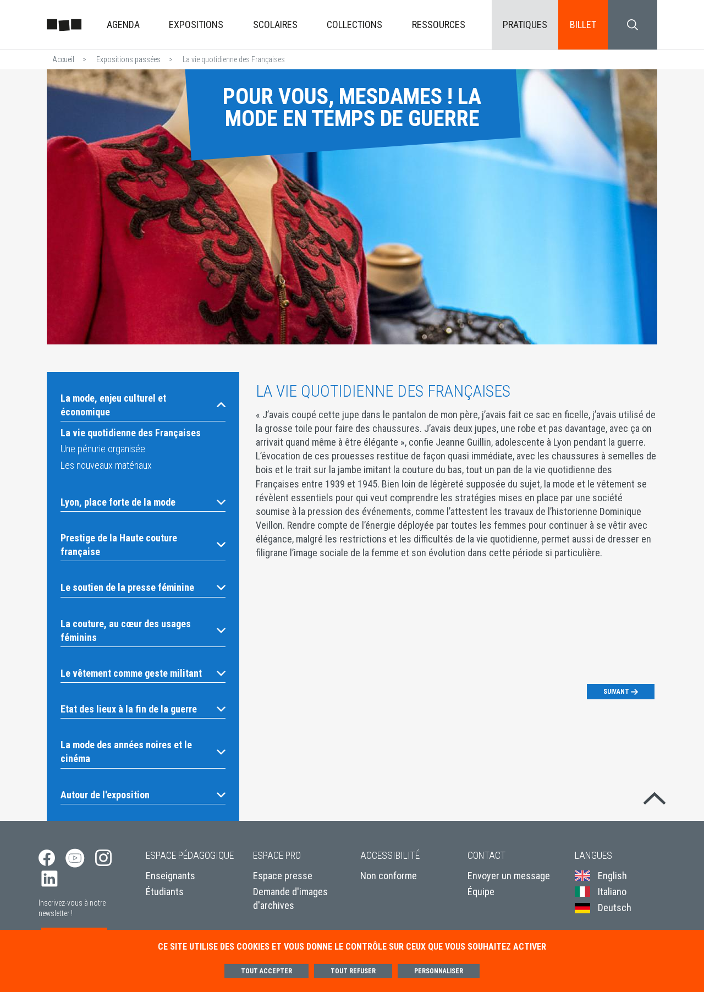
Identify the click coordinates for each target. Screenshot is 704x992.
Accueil (63, 59)
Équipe (481, 891)
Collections (354, 24)
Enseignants (170, 875)
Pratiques (525, 24)
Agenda (123, 24)
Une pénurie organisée (103, 448)
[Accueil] (64, 24)
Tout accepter (266, 971)
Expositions (196, 24)
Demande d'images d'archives (290, 898)
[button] (143, 404)
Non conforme (388, 875)
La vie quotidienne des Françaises (131, 433)
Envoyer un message (509, 875)
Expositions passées (128, 59)
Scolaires (275, 24)
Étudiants (165, 891)
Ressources (438, 24)
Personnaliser (438, 971)
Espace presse (282, 875)
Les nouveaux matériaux (106, 465)
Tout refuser (353, 971)
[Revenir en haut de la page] (655, 796)
